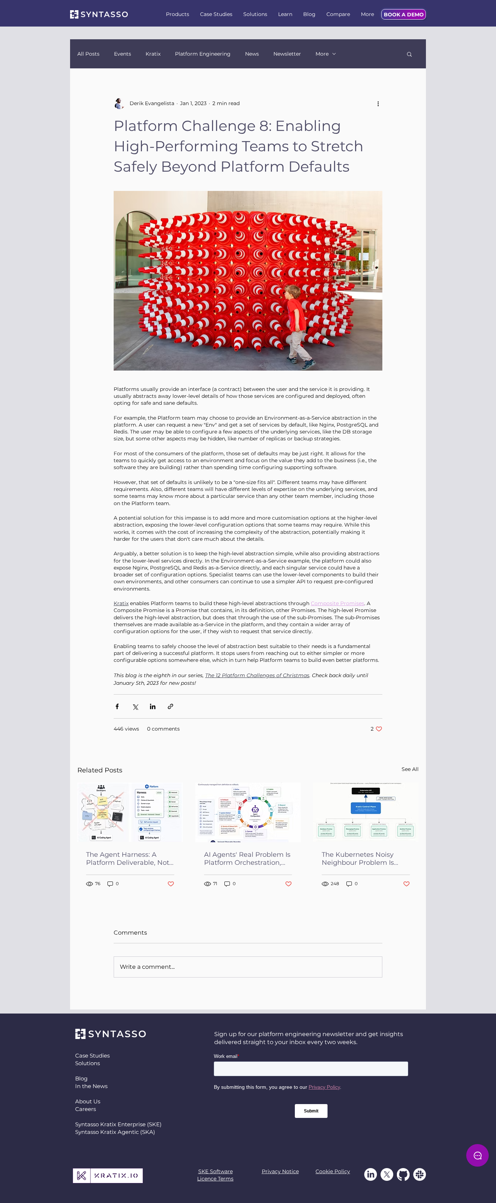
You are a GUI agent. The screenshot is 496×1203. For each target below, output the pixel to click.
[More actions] (378, 103)
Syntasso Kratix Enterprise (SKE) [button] (118, 1124)
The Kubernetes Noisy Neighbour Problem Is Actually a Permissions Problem (359, 859)
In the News (91, 1086)
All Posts (88, 54)
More (322, 54)
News (252, 54)
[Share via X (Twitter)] (134, 706)
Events (122, 54)
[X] (387, 1174)
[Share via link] (170, 706)
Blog (81, 1078)
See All (410, 769)
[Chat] (477, 1155)
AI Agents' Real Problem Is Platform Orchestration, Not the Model (247, 859)
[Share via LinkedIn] (152, 706)
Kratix (153, 54)
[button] (177, 14)
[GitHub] (403, 1174)
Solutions (87, 1063)
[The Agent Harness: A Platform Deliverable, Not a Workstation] (130, 812)
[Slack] (419, 1174)
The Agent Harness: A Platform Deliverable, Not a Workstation (127, 859)
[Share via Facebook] (117, 706)
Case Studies (92, 1055)
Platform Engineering (203, 54)
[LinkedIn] (370, 1174)
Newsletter (287, 54)
